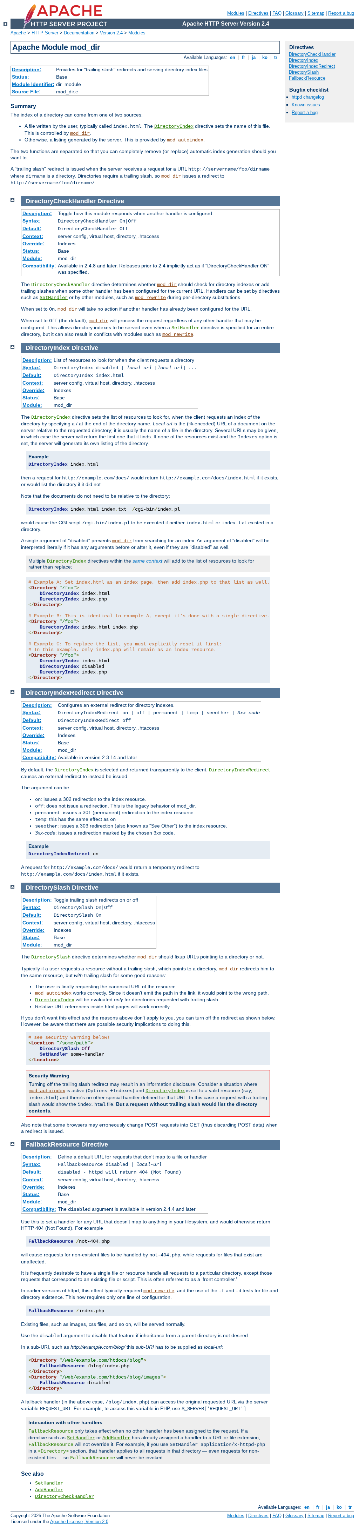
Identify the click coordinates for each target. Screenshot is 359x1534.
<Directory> (53, 1451)
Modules (235, 13)
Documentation (79, 32)
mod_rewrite (150, 297)
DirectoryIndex (174, 126)
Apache (18, 32)
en (233, 57)
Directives (258, 13)
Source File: (26, 91)
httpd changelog (308, 97)
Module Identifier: (33, 84)
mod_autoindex (185, 140)
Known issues (306, 104)
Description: (26, 69)
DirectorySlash (304, 72)
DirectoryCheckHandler (64, 1496)
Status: (20, 77)
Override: (33, 243)
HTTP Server (45, 32)
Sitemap (315, 13)
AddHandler (116, 1438)
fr (243, 57)
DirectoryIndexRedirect (312, 66)
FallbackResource (307, 78)
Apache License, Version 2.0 (79, 1521)
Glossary (294, 13)
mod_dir (80, 133)
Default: (31, 228)
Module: (32, 258)
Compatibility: (39, 265)
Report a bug (341, 13)
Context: (32, 236)
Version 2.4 (111, 32)
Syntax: (31, 221)
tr (276, 57)
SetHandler (54, 297)
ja (253, 57)
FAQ (277, 13)
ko (265, 57)
